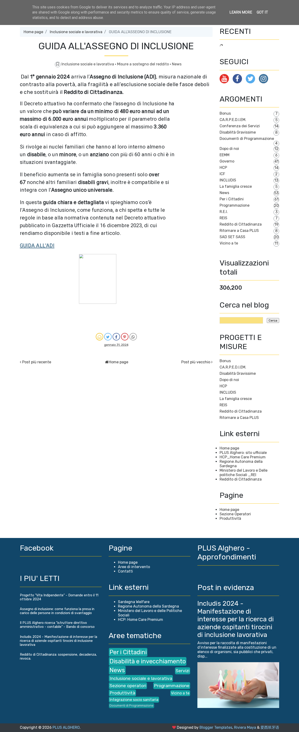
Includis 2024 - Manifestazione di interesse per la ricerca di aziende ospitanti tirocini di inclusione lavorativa (58, 641)
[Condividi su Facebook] (116, 336)
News (177, 64)
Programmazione (234, 205)
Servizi (182, 670)
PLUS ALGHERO (66, 727)
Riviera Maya (245, 727)
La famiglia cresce (236, 186)
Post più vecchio (195, 362)
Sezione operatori (128, 685)
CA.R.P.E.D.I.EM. (233, 119)
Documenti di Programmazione (247, 138)
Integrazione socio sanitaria (134, 699)
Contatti (125, 571)
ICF (222, 174)
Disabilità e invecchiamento (148, 661)
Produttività (230, 518)
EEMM (224, 155)
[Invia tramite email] (99, 336)
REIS (223, 218)
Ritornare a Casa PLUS (239, 230)
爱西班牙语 (269, 727)
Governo (227, 161)
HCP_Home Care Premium (243, 457)
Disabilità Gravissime (238, 132)
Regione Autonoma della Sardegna (148, 606)
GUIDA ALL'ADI (37, 245)
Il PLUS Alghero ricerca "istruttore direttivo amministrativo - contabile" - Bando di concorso (57, 625)
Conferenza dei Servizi (240, 126)
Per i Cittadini (232, 199)
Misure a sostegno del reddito (143, 64)
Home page (33, 32)
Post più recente (36, 362)
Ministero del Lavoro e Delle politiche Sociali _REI (243, 472)
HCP (223, 167)
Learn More (240, 12)
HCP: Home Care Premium (140, 619)
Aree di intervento (134, 567)
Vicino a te (229, 243)
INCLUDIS (228, 180)
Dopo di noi (229, 148)
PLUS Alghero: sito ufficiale (243, 452)
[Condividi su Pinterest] (124, 336)
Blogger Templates (215, 727)
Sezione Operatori (235, 514)
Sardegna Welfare (134, 602)
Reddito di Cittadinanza (241, 224)
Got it (262, 12)
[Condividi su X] (108, 336)
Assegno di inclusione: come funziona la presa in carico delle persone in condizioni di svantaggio (57, 611)
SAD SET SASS (232, 237)
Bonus (225, 113)
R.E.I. (224, 211)
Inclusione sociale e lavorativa (76, 32)
